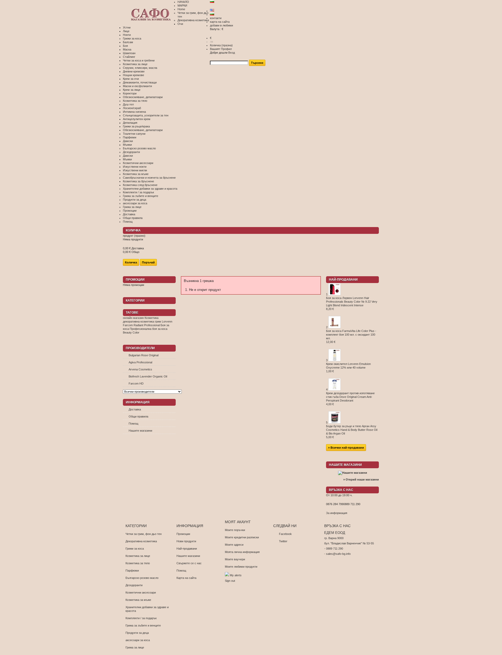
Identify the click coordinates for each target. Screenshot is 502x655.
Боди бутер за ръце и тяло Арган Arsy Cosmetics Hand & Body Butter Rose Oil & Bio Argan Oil (351, 432)
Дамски (128, 141)
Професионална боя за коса (148, 328)
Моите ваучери (235, 559)
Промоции (129, 210)
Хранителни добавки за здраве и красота (150, 188)
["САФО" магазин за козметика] (150, 15)
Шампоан (129, 53)
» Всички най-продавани (346, 447)
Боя (125, 45)
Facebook (285, 533)
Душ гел (128, 104)
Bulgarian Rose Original (143, 355)
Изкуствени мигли (135, 170)
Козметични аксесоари (138, 163)
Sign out (230, 580)
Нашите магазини (140, 430)
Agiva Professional (140, 362)
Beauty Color (131, 332)
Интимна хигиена (134, 111)
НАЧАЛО (183, 1)
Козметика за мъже (136, 174)
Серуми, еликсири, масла (140, 67)
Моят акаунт (238, 522)
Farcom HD (136, 383)
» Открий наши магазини (361, 479)
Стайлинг (129, 56)
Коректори (129, 93)
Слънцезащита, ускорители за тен (145, 115)
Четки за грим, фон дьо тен (144, 533)
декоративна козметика (138, 321)
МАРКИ (182, 5)
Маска (127, 49)
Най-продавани (343, 279)
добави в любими (221, 25)
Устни (126, 27)
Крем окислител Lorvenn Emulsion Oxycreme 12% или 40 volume (348, 367)
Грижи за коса (132, 38)
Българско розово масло (139, 148)
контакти (215, 18)
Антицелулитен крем (136, 119)
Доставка (129, 214)
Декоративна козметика (193, 20)
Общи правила (132, 217)
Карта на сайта (186, 577)
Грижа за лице (132, 206)
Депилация (130, 122)
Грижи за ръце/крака (136, 126)
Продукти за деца (134, 199)
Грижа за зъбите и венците (140, 195)
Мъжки (127, 144)
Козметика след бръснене (140, 185)
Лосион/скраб (132, 108)
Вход (231, 52)
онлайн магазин (133, 317)
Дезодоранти (131, 152)
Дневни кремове (134, 71)
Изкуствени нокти (134, 166)
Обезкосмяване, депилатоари (143, 97)
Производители (140, 348)
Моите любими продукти (241, 566)
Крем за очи (131, 78)
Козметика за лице (135, 64)
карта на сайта (220, 21)
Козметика (151, 317)
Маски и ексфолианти (137, 86)
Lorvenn (167, 321)
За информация (336, 513)
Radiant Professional (147, 325)
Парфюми (129, 137)
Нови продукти (186, 541)
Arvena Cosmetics (140, 369)
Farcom (128, 325)
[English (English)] (212, 10)
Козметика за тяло (135, 100)
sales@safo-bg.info (338, 553)
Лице (126, 31)
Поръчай (148, 262)
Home (181, 9)
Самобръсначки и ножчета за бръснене (149, 177)
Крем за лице (131, 89)
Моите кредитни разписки (242, 537)
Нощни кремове (133, 75)
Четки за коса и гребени (139, 60)
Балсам (128, 42)
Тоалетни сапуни (134, 133)
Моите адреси (234, 544)
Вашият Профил (221, 48)
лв (211, 41)
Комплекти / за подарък (138, 192)
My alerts (235, 575)
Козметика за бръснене (138, 181)
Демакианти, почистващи (140, 82)
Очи (180, 23)
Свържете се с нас (189, 563)
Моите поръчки (235, 530)
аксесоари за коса (135, 203)
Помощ (128, 221)
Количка (221, 45)
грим (158, 321)
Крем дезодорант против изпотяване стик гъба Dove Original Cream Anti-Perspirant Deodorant (350, 399)
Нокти (127, 34)
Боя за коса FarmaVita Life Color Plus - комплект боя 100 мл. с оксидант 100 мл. (351, 336)
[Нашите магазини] (352, 472)
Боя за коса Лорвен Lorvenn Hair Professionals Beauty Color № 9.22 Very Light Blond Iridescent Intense (351, 303)
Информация (138, 402)
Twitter (283, 541)
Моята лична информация (242, 552)
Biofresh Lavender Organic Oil (148, 376)
